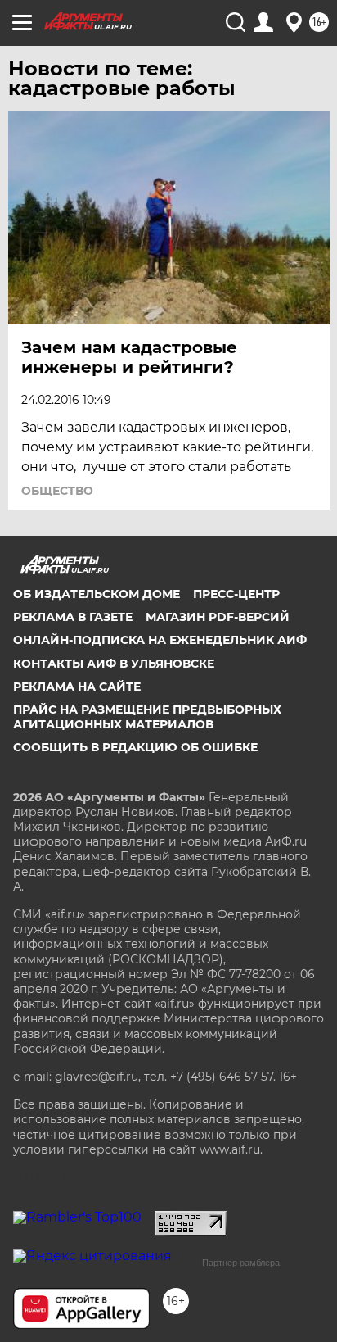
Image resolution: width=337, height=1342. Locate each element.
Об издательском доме (96, 594)
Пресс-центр (236, 594)
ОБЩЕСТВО (57, 490)
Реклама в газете (73, 617)
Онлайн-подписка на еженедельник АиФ (160, 639)
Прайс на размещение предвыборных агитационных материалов (147, 717)
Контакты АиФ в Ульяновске (113, 663)
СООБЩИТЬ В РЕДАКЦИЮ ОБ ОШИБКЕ (135, 747)
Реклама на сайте (77, 686)
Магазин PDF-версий (218, 617)
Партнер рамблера (241, 1262)
